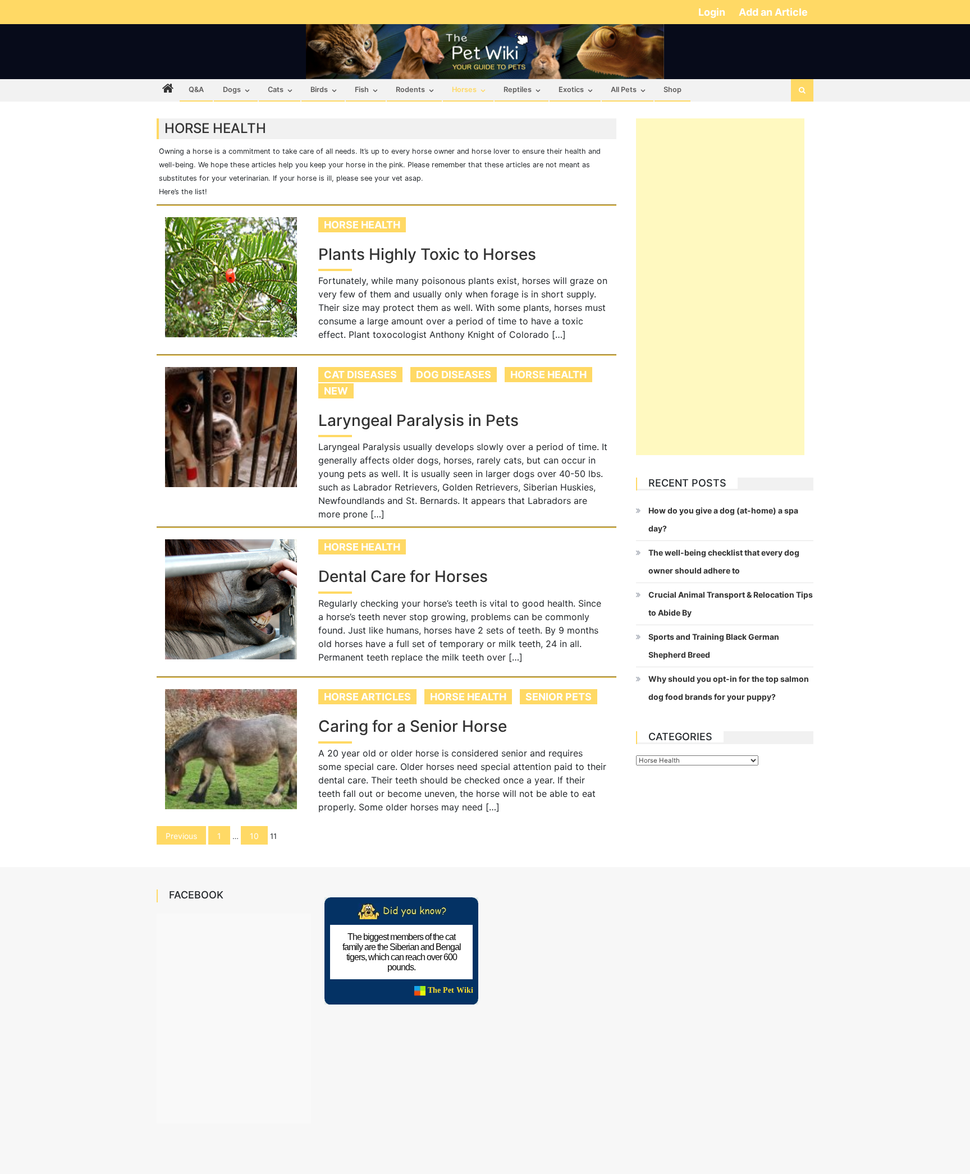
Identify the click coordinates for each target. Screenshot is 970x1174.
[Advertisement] (720, 286)
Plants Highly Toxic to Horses (427, 254)
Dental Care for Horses (403, 576)
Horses (464, 89)
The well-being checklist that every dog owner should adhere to (723, 561)
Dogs (232, 89)
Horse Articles (367, 697)
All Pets (624, 89)
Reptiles (518, 89)
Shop (672, 89)
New (336, 391)
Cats (275, 89)
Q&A (196, 89)
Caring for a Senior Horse (412, 726)
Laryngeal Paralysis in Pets (418, 420)
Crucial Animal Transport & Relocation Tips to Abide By (730, 603)
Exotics (571, 89)
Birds (319, 89)
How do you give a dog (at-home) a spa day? (723, 519)
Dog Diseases (453, 374)
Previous (181, 836)
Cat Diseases (360, 374)
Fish (362, 89)
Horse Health (362, 225)
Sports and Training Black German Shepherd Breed (713, 645)
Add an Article (773, 12)
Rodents (410, 89)
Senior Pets (558, 697)
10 (254, 836)
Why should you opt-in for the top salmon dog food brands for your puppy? (728, 687)
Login (713, 12)
